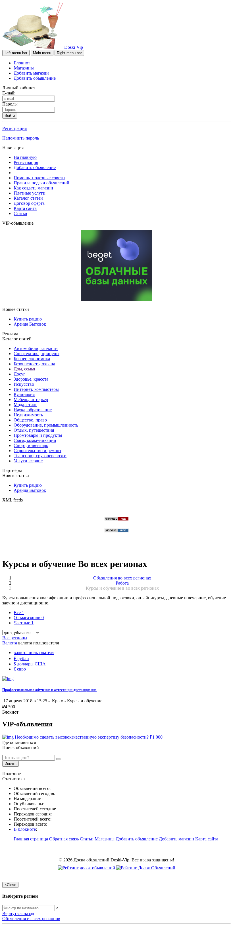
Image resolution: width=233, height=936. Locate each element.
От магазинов (29, 617)
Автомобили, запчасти (36, 348)
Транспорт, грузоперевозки (40, 455)
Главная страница (31, 838)
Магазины (24, 68)
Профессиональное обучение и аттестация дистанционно (49, 690)
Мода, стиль (25, 404)
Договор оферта (29, 203)
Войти (10, 115)
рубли (21, 658)
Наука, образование (33, 409)
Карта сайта (25, 208)
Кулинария (24, 394)
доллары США (30, 663)
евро (20, 669)
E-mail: (8, 92)
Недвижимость (28, 414)
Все (19, 612)
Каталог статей (28, 198)
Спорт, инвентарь (31, 445)
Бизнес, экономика (32, 358)
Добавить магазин (31, 73)
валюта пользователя (34, 652)
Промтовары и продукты (38, 435)
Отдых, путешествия (34, 430)
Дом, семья (24, 368)
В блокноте (25, 829)
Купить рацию (28, 319)
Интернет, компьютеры (36, 389)
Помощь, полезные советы (39, 177)
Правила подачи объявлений (41, 182)
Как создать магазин (33, 187)
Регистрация (14, 128)
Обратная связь (64, 838)
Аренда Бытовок (30, 324)
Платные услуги (29, 193)
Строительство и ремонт (37, 450)
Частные (24, 622)
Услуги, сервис (28, 460)
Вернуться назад (18, 913)
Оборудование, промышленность (46, 425)
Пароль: (10, 104)
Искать (10, 764)
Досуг (19, 374)
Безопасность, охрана (34, 363)
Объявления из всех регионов (31, 918)
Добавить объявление (35, 78)
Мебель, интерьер (31, 399)
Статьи (20, 213)
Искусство (24, 384)
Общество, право (30, 420)
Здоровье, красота (31, 379)
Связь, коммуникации (35, 440)
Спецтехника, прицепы (36, 353)
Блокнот (22, 62)
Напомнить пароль (20, 138)
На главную (25, 157)
